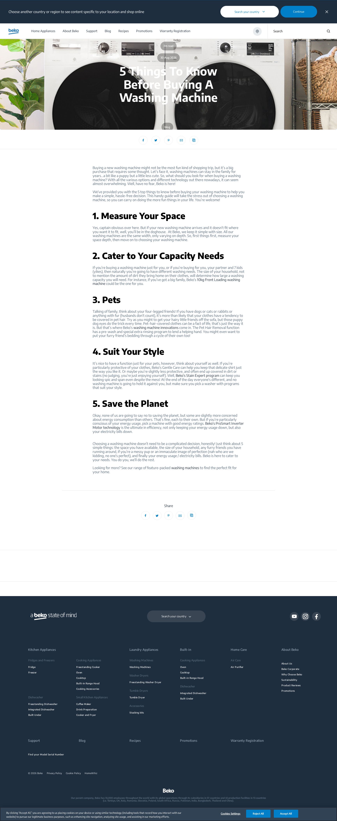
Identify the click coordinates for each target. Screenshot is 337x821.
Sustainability (289, 679)
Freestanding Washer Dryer (145, 682)
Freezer (32, 672)
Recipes (135, 741)
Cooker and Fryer (86, 715)
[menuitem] (43, 31)
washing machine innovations (155, 327)
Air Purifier (237, 667)
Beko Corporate (290, 669)
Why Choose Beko (291, 674)
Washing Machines (140, 667)
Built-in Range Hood (88, 683)
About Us (286, 663)
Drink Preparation (86, 709)
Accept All (286, 813)
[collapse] (326, 11)
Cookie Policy (73, 773)
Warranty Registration (247, 741)
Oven (79, 672)
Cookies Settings (230, 813)
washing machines (185, 467)
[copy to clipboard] (194, 140)
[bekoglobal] (14, 31)
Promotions (288, 690)
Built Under (35, 715)
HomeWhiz (91, 773)
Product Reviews (291, 685)
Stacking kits (136, 712)
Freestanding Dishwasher (43, 704)
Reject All (258, 813)
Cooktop (81, 678)
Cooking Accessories (87, 688)
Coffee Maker (83, 704)
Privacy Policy (54, 773)
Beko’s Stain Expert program (197, 375)
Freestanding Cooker (88, 667)
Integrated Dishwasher (41, 709)
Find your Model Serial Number (46, 754)
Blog (82, 741)
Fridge (32, 667)
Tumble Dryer (137, 697)
